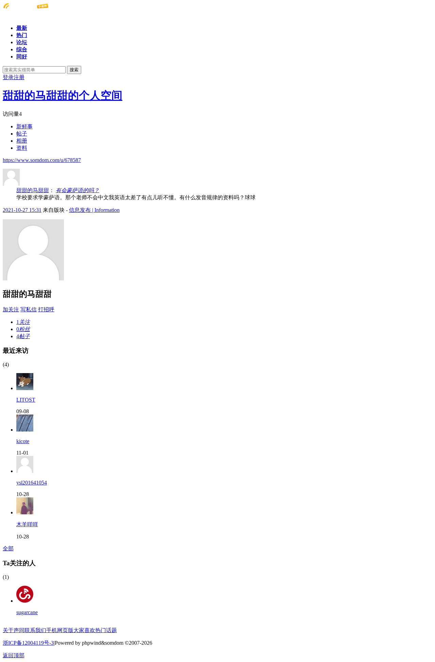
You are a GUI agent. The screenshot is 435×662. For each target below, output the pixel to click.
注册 (19, 77)
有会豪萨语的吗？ (77, 190)
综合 (21, 49)
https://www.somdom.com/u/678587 (42, 160)
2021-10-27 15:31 (22, 210)
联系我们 (35, 630)
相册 (21, 141)
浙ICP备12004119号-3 (28, 643)
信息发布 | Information (94, 210)
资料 (21, 148)
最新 (21, 28)
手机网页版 (59, 630)
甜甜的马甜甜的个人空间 (62, 95)
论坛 (21, 42)
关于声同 (13, 630)
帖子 (21, 133)
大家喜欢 (84, 630)
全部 (8, 548)
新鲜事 (24, 126)
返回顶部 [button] (13, 655)
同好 (21, 56)
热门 (21, 35)
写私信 (28, 309)
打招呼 (46, 309)
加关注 (11, 309)
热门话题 (106, 630)
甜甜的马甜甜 (32, 190)
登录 (8, 77)
